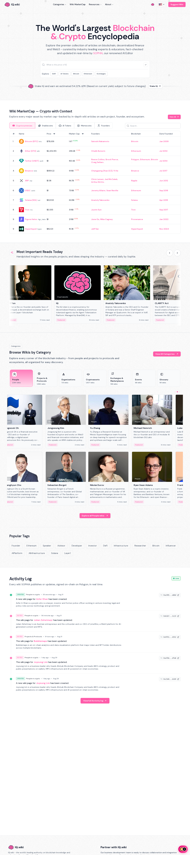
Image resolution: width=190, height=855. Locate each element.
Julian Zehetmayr (43, 620)
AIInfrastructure (37, 553)
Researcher (140, 545)
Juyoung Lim (40, 662)
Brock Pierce (112, 159)
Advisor (61, 545)
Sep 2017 (163, 209)
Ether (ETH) (30, 151)
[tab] (22, 125)
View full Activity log (93, 700)
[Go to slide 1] (175, 391)
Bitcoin (76, 74)
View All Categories (165, 354)
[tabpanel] (95, 182)
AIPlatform (17, 553)
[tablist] (61, 125)
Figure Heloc (31, 219)
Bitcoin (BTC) (31, 141)
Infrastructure (121, 545)
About (108, 4)
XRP (27, 180)
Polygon (135, 159)
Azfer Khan (42, 599)
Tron (27, 209)
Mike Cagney (106, 219)
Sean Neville (112, 190)
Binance (29, 170)
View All (173, 117)
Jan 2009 (164, 141)
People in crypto (33, 594)
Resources (94, 4)
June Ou (95, 219)
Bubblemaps (40, 641)
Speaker (47, 545)
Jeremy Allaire (98, 190)
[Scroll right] (177, 253)
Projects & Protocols (33, 636)
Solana (134, 200)
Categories (58, 4)
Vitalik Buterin (98, 151)
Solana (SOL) (31, 200)
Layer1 (67, 553)
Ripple (134, 180)
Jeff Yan (95, 229)
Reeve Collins (98, 159)
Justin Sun (96, 209)
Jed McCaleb (111, 179)
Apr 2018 (163, 200)
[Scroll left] (169, 253)
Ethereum (88, 74)
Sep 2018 (163, 190)
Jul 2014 (163, 151)
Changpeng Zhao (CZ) (102, 170)
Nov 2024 (164, 229)
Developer (77, 545)
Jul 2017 (163, 170)
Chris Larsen (97, 179)
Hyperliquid (31, 229)
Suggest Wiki (177, 4)
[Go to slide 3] (179, 391)
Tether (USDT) (32, 161)
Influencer (171, 545)
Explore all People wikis (93, 515)
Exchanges (101, 74)
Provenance (137, 219)
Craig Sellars (97, 162)
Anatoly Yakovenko (100, 200)
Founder (16, 545)
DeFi (54, 74)
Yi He (115, 170)
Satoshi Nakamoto (100, 141)
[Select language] (161, 4)
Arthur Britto (97, 182)
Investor (92, 545)
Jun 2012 (163, 180)
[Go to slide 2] (177, 391)
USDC (27, 190)
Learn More (142, 86)
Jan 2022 (163, 219)
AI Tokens (65, 74)
